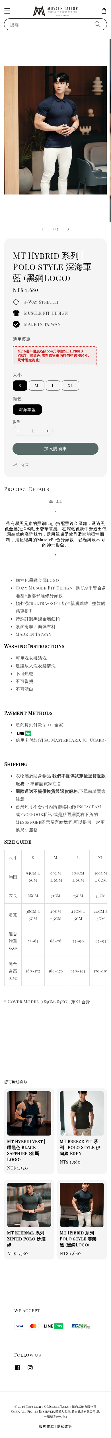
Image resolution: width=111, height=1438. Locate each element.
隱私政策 (64, 1426)
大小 (17, 374)
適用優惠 (21, 339)
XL (70, 385)
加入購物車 (55, 448)
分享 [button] (25, 465)
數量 (16, 421)
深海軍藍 (27, 409)
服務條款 (46, 1426)
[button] (7, 11)
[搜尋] (98, 24)
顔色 (17, 398)
